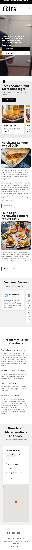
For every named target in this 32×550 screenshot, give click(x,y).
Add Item (6, 132)
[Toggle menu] (29, 9)
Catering (6, 390)
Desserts (22, 378)
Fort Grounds (15, 403)
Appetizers (7, 376)
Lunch (8, 386)
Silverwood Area (6, 409)
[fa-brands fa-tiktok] (18, 533)
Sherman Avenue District (15, 405)
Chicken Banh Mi (21, 361)
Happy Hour (4, 389)
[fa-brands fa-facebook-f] (8, 533)
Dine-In (18, 386)
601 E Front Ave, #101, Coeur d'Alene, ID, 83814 (16, 464)
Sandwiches (9, 378)
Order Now (9, 100)
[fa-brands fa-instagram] (13, 533)
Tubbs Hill (4, 405)
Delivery (11, 389)
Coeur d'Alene (10, 455)
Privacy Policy (21, 538)
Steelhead (14, 357)
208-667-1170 (13, 468)
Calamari (12, 355)
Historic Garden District (17, 401)
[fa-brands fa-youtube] (23, 533)
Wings (7, 355)
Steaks (13, 376)
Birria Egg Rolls (20, 355)
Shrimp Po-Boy (11, 361)
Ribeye (8, 357)
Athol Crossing (17, 407)
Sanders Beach (5, 403)
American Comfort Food (14, 374)
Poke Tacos (11, 359)
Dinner (13, 386)
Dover (3, 413)
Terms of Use (11, 538)
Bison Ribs (20, 357)
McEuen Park (23, 403)
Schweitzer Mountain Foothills (16, 411)
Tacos (22, 376)
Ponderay (14, 409)
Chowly (19, 546)
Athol (8, 458)
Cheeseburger (5, 363)
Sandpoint (21, 409)
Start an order (16, 479)
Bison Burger (14, 363)
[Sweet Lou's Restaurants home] (9, 9)
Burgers (16, 378)
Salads (3, 378)
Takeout (23, 386)
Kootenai (4, 411)
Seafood (18, 376)
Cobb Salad (18, 359)
